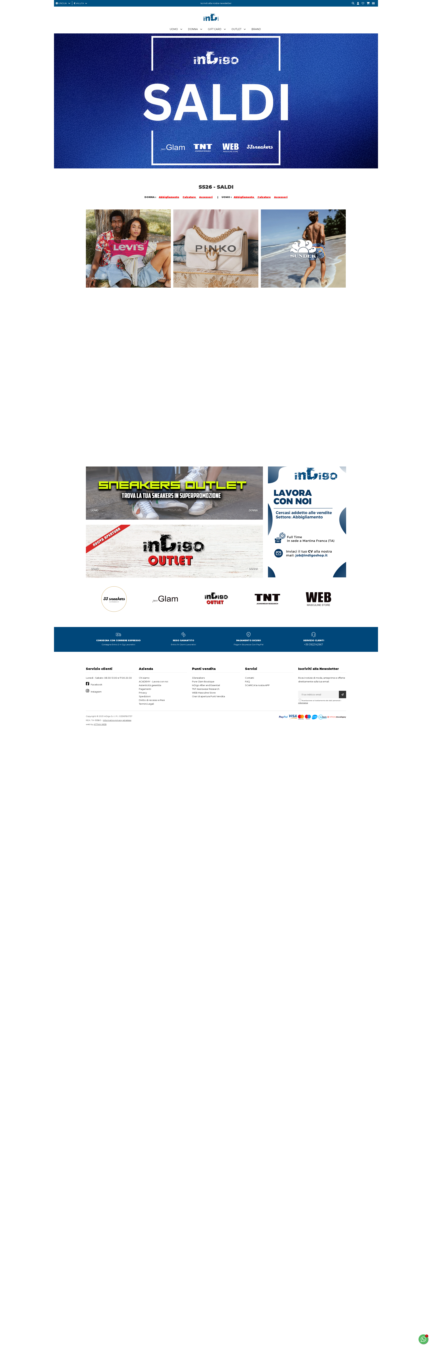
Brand (256, 29)
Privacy (143, 692)
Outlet (236, 29)
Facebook (96, 684)
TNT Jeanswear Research (205, 689)
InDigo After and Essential (206, 685)
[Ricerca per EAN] (372, 3)
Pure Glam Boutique (203, 681)
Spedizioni (145, 696)
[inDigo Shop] (216, 23)
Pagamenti (145, 689)
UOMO (94, 278)
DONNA (161, 278)
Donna (193, 29)
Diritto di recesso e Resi (152, 700)
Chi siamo (144, 677)
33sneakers (198, 677)
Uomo (174, 29)
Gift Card (214, 29)
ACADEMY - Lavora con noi (153, 681)
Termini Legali (146, 703)
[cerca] (351, 3)
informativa (303, 703)
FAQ (247, 681)
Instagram (96, 691)
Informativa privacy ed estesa (117, 720)
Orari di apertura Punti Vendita (208, 696)
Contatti (249, 677)
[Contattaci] (361, 3)
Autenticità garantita (150, 685)
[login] (356, 3)
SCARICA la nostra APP (257, 685)
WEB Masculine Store (204, 692)
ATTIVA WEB (100, 724)
